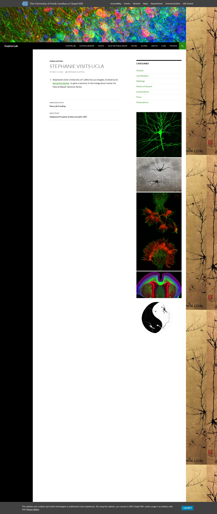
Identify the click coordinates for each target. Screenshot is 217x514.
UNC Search (188, 3)
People (101, 46)
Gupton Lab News (86, 46)
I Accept (187, 508)
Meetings (140, 81)
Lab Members (142, 75)
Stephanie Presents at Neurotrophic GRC (68, 115)
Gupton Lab (11, 45)
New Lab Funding (58, 104)
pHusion (173, 46)
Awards (139, 70)
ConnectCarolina (172, 3)
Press (138, 97)
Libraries (137, 3)
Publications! (56, 61)
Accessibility (115, 3)
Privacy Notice (32, 509)
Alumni (144, 46)
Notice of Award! (144, 86)
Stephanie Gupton (75, 72)
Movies (134, 46)
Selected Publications (117, 46)
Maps (145, 3)
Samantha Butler (61, 83)
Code (163, 46)
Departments (157, 3)
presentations (142, 91)
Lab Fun (154, 46)
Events (127, 3)
